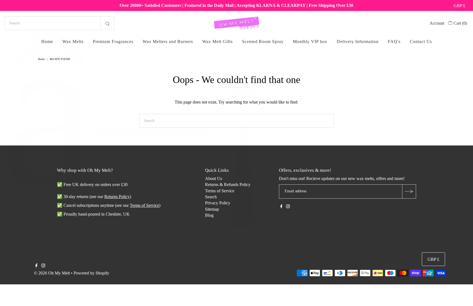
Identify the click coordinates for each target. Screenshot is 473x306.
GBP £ (459, 5)
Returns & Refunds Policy (227, 184)
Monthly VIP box (310, 41)
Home (47, 41)
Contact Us (421, 41)
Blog (209, 215)
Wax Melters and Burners (168, 41)
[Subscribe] (409, 191)
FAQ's (394, 41)
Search (211, 197)
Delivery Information (358, 41)
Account (436, 23)
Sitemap (212, 209)
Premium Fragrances (113, 41)
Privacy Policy (217, 203)
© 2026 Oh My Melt (52, 273)
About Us (213, 178)
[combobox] (59, 23)
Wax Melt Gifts (217, 41)
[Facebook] (281, 207)
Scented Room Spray (263, 41)
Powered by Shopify (91, 273)
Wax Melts (72, 41)
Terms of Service (219, 190)
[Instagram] (288, 207)
